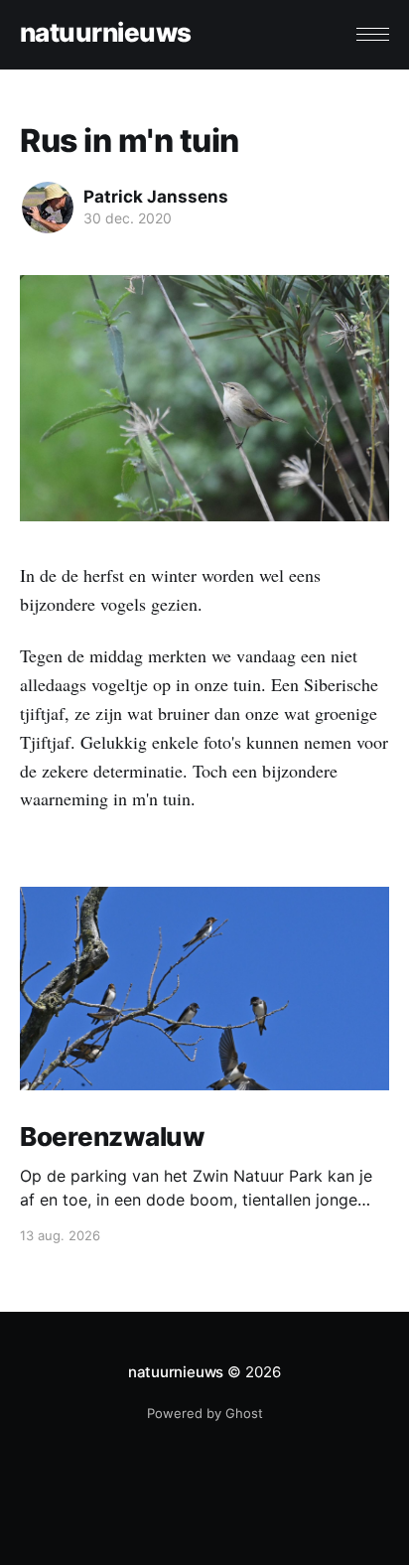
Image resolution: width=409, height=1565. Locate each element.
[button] (372, 34)
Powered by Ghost (205, 1413)
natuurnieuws (106, 33)
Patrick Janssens (155, 197)
